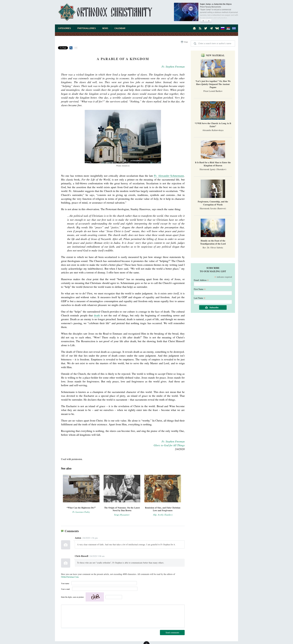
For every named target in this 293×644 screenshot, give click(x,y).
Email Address (201, 280)
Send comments (172, 632)
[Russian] (222, 28)
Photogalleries (86, 28)
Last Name (199, 297)
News (105, 28)
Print (186, 42)
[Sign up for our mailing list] (194, 28)
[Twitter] (205, 28)
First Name (200, 289)
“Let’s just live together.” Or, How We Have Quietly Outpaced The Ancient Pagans (213, 84)
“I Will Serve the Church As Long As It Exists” (213, 125)
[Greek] (234, 28)
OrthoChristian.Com (70, 576)
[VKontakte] (217, 28)
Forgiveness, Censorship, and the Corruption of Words (213, 203)
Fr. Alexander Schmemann (169, 175)
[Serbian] (228, 28)
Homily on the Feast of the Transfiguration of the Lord (213, 242)
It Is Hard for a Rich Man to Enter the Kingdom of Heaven (213, 164)
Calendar (119, 28)
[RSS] (200, 28)
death (97, 315)
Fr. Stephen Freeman (173, 66)
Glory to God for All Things (169, 445)
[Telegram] (211, 28)
